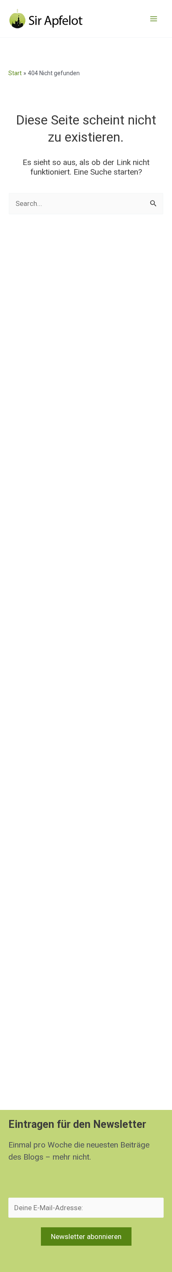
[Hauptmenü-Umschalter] (154, 18)
